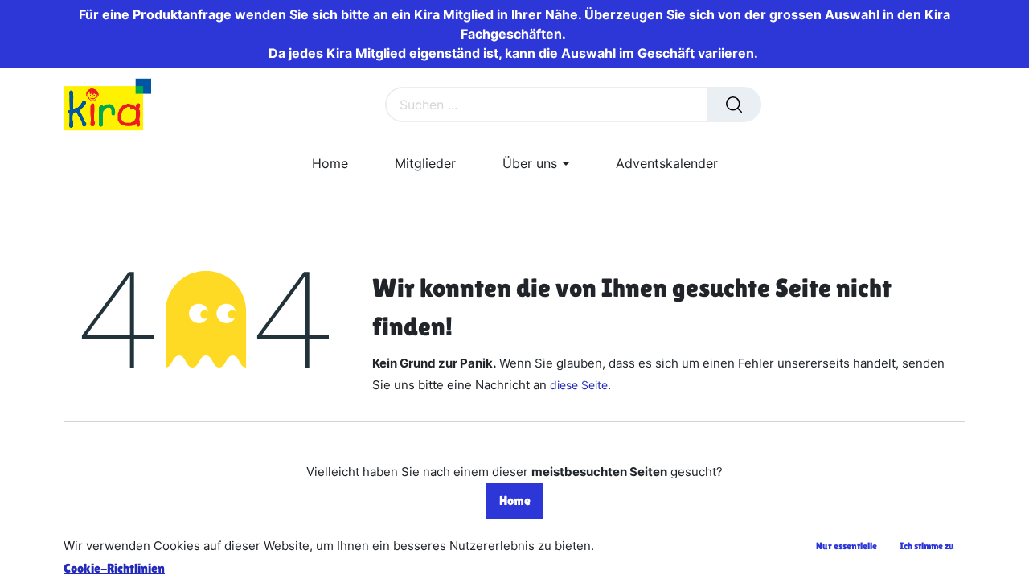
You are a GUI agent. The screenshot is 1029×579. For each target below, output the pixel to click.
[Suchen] (734, 104)
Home (515, 500)
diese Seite (579, 385)
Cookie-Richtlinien (114, 568)
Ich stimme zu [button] (927, 546)
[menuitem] (330, 163)
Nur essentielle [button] (846, 546)
